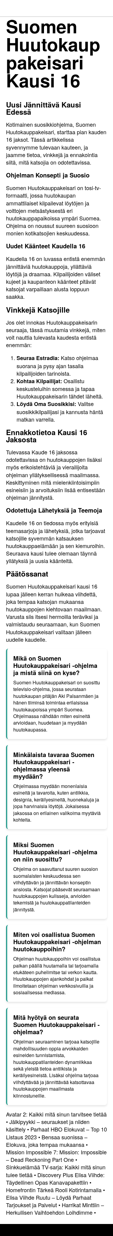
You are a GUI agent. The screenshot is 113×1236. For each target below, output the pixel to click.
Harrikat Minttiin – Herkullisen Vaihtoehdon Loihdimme (55, 1208)
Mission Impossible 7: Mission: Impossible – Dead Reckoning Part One (56, 1155)
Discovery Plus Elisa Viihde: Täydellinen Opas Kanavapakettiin (55, 1178)
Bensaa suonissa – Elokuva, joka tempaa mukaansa (46, 1140)
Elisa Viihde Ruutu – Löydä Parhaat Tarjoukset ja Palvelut (48, 1201)
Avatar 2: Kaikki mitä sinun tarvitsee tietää (56, 1114)
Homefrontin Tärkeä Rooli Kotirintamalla (54, 1190)
